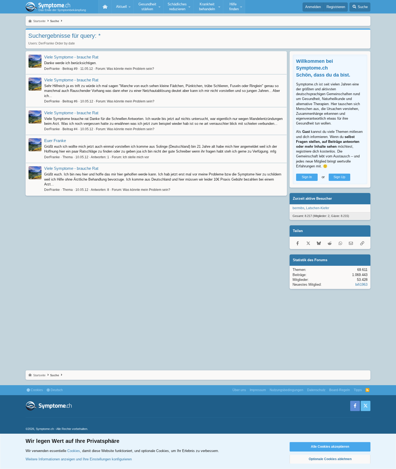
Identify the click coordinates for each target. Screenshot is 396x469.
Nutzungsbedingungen (286, 390)
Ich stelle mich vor (136, 157)
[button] (122, 6)
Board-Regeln (339, 390)
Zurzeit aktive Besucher (312, 198)
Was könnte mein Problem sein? (130, 69)
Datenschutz (316, 390)
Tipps (358, 390)
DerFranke (46, 43)
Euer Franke (55, 140)
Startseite (105, 6)
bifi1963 (361, 284)
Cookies (36, 390)
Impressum (258, 390)
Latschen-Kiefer (317, 208)
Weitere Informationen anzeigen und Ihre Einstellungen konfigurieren (79, 459)
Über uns (239, 390)
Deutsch (56, 390)
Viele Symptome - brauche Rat (71, 57)
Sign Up (339, 177)
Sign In (307, 177)
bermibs (298, 208)
